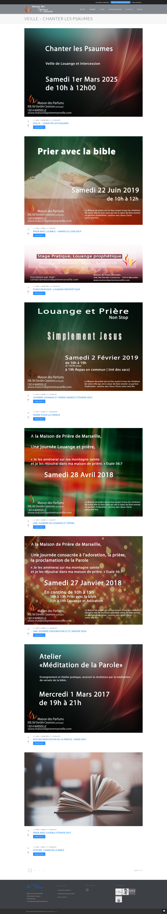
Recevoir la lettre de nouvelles (66, 893)
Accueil (82, 9)
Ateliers (139, 9)
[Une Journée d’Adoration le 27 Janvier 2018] (83, 580)
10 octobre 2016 (52, 847)
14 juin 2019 (52, 228)
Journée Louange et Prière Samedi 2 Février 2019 (62, 397)
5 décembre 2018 (53, 411)
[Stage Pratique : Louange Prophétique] (83, 263)
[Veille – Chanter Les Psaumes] (83, 72)
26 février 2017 (56, 736)
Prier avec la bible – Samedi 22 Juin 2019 (57, 231)
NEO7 (56, 911)
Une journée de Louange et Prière (54, 523)
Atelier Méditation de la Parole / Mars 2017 (59, 739)
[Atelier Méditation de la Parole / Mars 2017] (83, 688)
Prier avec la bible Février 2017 (52, 832)
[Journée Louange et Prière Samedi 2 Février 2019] (83, 346)
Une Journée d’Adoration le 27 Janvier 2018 (59, 631)
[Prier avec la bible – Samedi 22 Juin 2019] (83, 180)
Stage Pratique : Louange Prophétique (56, 289)
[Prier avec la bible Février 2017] (83, 789)
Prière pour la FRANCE (46, 415)
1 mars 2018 (52, 520)
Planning (92, 9)
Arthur (37, 120)
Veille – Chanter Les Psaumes (51, 123)
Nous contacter (62, 897)
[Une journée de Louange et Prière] (83, 472)
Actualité (129, 9)
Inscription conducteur (64, 890)
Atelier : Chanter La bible (48, 850)
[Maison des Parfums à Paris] (118, 891)
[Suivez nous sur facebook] (87, 889)
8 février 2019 (56, 286)
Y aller (102, 9)
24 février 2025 (56, 120)
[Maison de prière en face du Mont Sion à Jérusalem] (118, 899)
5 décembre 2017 (53, 628)
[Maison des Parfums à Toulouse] (125, 891)
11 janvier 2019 (53, 394)
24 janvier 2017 (53, 829)
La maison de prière (114, 9)
